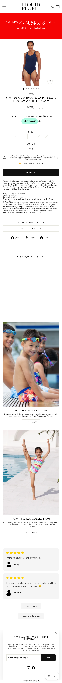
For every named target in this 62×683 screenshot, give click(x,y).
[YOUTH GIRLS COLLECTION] (31, 472)
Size (31, 132)
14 (39, 136)
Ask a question (31, 228)
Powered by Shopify (31, 680)
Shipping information (31, 222)
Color (31, 144)
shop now (31, 422)
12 (31, 136)
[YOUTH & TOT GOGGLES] (31, 364)
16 (46, 136)
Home (30, 93)
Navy (31, 148)
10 (23, 136)
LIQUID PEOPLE (31, 6)
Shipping (22, 109)
